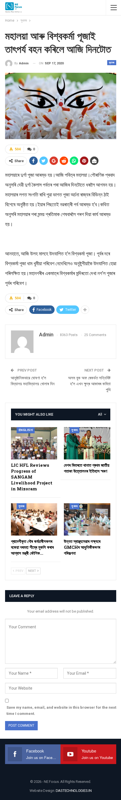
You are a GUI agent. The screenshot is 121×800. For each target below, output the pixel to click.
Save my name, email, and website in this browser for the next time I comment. (61, 710)
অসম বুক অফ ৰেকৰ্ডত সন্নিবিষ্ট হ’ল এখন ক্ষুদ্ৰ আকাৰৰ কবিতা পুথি (89, 383)
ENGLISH (26, 430)
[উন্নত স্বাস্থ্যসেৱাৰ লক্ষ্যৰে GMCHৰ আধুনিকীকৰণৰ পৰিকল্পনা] (87, 519)
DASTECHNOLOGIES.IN (74, 790)
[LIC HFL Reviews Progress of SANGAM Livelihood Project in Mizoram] (34, 443)
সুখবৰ (112, 62)
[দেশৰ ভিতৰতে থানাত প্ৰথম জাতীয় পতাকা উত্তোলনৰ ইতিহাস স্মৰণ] (87, 443)
